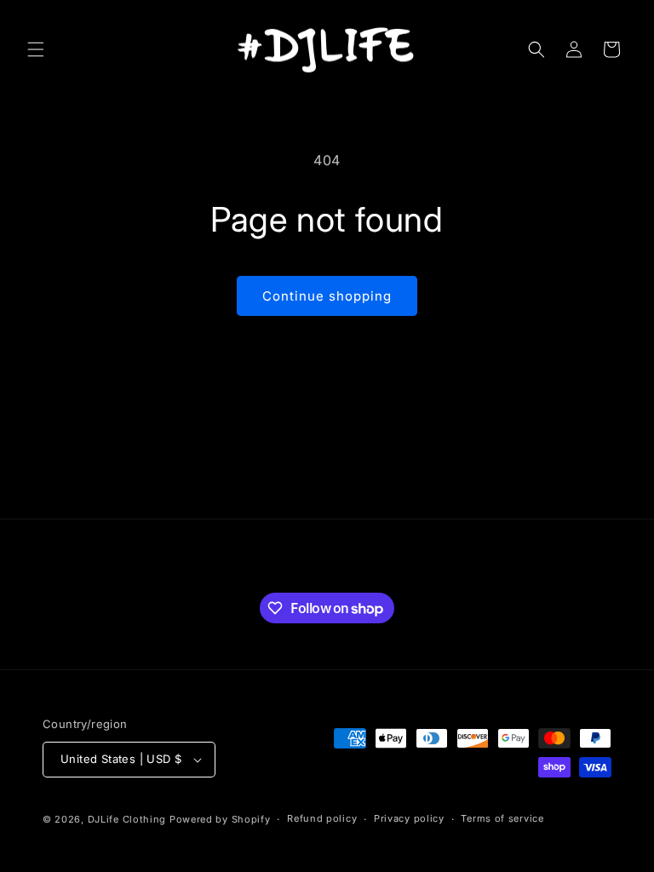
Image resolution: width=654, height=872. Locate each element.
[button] (35, 49)
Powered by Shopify (220, 819)
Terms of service (502, 818)
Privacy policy (409, 818)
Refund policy (322, 818)
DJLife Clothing (127, 819)
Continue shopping (327, 296)
